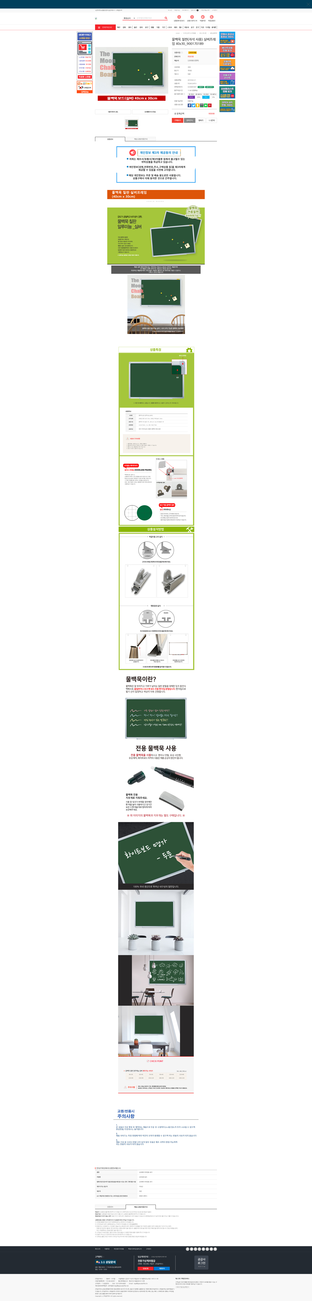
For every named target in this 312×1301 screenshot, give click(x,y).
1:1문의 (211, 120)
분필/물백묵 (213, 33)
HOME (178, 33)
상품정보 (110, 139)
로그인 (170, 10)
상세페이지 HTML (150, 112)
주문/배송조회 (205, 10)
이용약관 (107, 1249)
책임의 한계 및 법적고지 (135, 1249)
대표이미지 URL (113, 112)
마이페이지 (185, 10)
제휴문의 (162, 1268)
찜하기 (200, 120)
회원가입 (177, 10)
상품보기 (201, 87)
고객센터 (214, 10)
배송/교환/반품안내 (140, 139)
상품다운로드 (209, 87)
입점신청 (145, 1268)
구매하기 (177, 120)
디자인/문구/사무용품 (189, 33)
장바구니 (194, 10)
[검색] (166, 18)
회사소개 (97, 1249)
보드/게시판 (202, 33)
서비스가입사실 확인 (182, 1287)
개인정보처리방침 (119, 1249)
